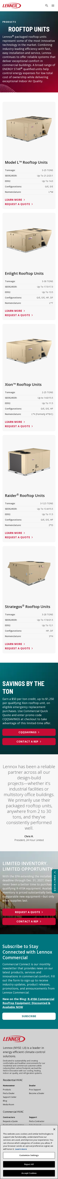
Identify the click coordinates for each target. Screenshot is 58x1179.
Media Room (8, 1104)
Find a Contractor (36, 1121)
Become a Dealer (36, 1093)
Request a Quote (10, 1121)
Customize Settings (29, 1155)
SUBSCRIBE (29, 1016)
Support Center (9, 1097)
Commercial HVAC (13, 1111)
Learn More (13, 200)
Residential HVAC (13, 1080)
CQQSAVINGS (28, 732)
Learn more (21, 1149)
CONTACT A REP (27, 741)
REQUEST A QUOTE (17, 204)
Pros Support (35, 1089)
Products (7, 1089)
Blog (5, 1100)
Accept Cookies (29, 1173)
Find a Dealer (9, 1093)
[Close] (54, 1129)
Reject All (29, 1164)
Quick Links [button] (54, 883)
